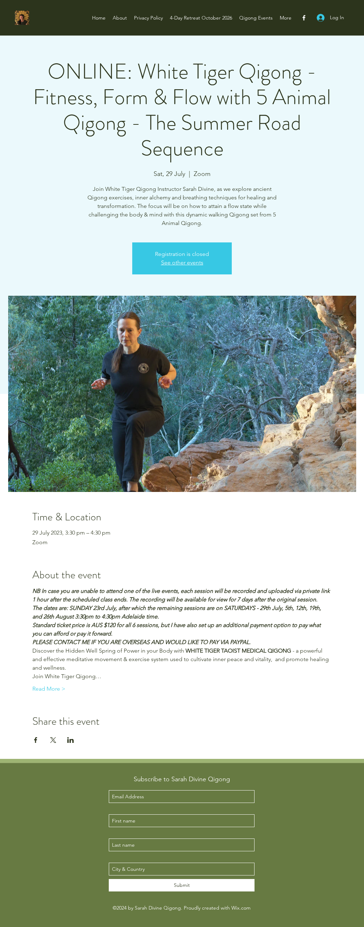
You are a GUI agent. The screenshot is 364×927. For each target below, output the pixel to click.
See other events (182, 262)
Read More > (48, 688)
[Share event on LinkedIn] (70, 740)
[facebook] (303, 17)
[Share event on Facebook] (35, 740)
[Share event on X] (53, 740)
